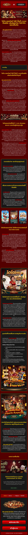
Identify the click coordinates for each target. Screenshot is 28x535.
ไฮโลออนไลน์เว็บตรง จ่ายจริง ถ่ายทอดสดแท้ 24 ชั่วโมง (14, 477)
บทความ (10, 495)
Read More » (14, 488)
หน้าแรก (5, 495)
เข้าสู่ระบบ (17, 495)
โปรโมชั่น (22, 495)
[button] (14, 4)
